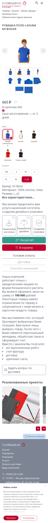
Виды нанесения (10, 467)
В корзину (26, 247)
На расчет (27, 240)
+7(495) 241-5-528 (14, 474)
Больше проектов (36, 436)
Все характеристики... (18, 197)
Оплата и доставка (11, 464)
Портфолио (8, 453)
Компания (7, 456)
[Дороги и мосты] (21, 405)
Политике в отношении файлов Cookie (19, 510)
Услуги (5, 460)
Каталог (6, 449)
